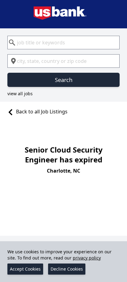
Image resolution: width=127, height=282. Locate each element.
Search (63, 80)
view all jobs (20, 93)
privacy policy (87, 258)
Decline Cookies (67, 269)
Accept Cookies (25, 269)
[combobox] (63, 42)
